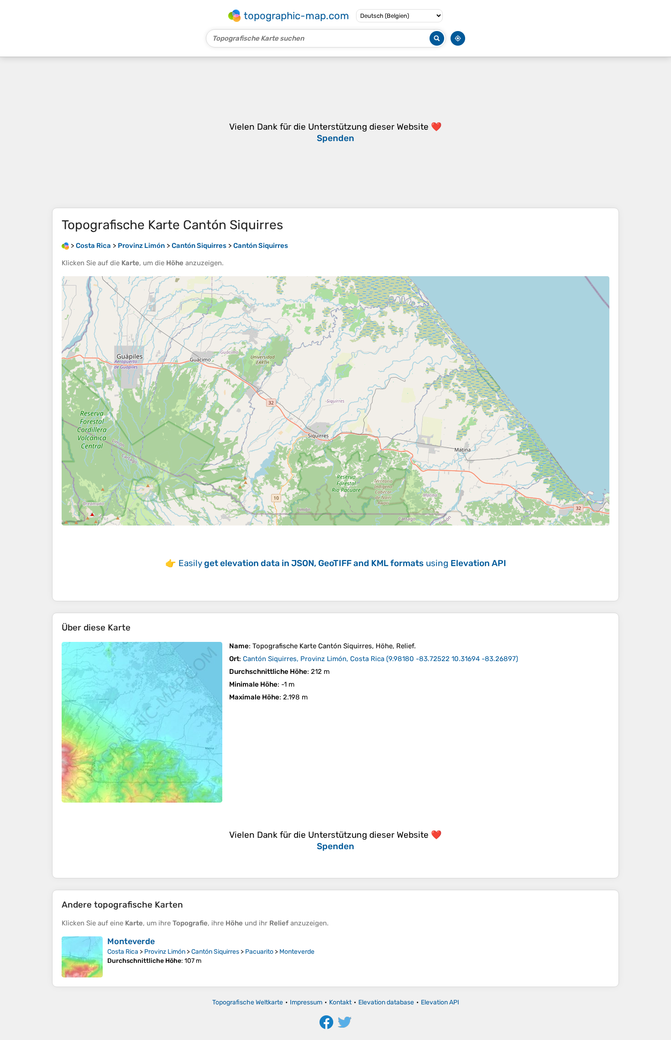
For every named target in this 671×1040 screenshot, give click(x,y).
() (380, 659)
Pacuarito (259, 952)
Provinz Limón (164, 952)
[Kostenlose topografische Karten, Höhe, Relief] (65, 246)
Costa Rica (122, 952)
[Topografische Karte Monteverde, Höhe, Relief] (82, 956)
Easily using (342, 563)
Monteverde (131, 941)
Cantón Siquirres (215, 952)
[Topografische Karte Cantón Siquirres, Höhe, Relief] (142, 722)
